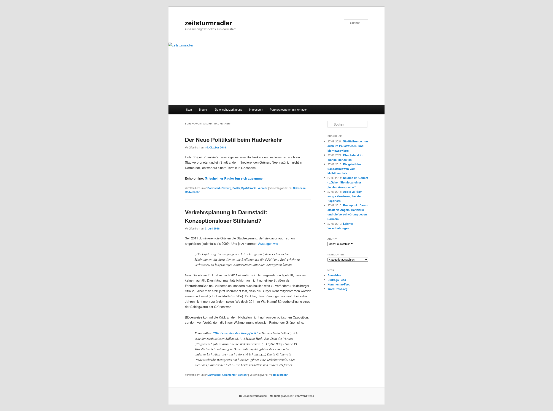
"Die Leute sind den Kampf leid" (235, 333)
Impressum (256, 109)
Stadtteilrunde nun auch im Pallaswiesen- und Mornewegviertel (347, 145)
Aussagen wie (268, 243)
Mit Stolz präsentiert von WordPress (292, 396)
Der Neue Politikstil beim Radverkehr (233, 139)
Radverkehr (192, 192)
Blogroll (203, 109)
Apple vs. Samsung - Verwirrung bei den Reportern (345, 196)
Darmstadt (214, 375)
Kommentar (229, 375)
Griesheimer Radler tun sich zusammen (234, 178)
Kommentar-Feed (338, 284)
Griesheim (299, 188)
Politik (236, 188)
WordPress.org (337, 289)
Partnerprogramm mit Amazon (288, 109)
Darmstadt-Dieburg (219, 188)
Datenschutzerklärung (228, 109)
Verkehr (262, 188)
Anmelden (334, 275)
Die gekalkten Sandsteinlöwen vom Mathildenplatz (344, 168)
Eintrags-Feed (336, 280)
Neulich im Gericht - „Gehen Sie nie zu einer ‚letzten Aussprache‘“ (347, 182)
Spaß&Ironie (248, 188)
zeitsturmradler (208, 22)
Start (189, 109)
